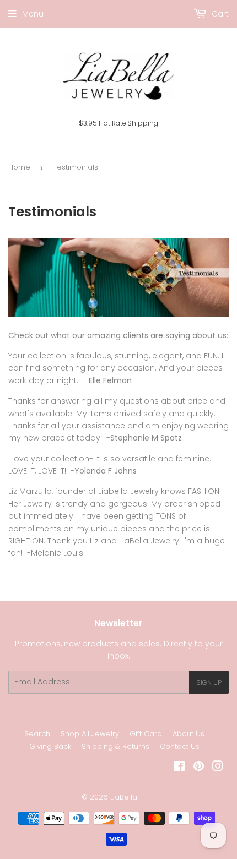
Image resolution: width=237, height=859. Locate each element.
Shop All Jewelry (90, 733)
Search (37, 733)
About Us (188, 733)
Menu (33, 13)
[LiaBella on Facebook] (179, 767)
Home (19, 167)
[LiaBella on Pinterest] (198, 767)
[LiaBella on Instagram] (217, 767)
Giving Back (50, 746)
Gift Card (146, 733)
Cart (219, 13)
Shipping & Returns (115, 746)
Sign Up (209, 682)
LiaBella (123, 797)
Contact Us (180, 746)
